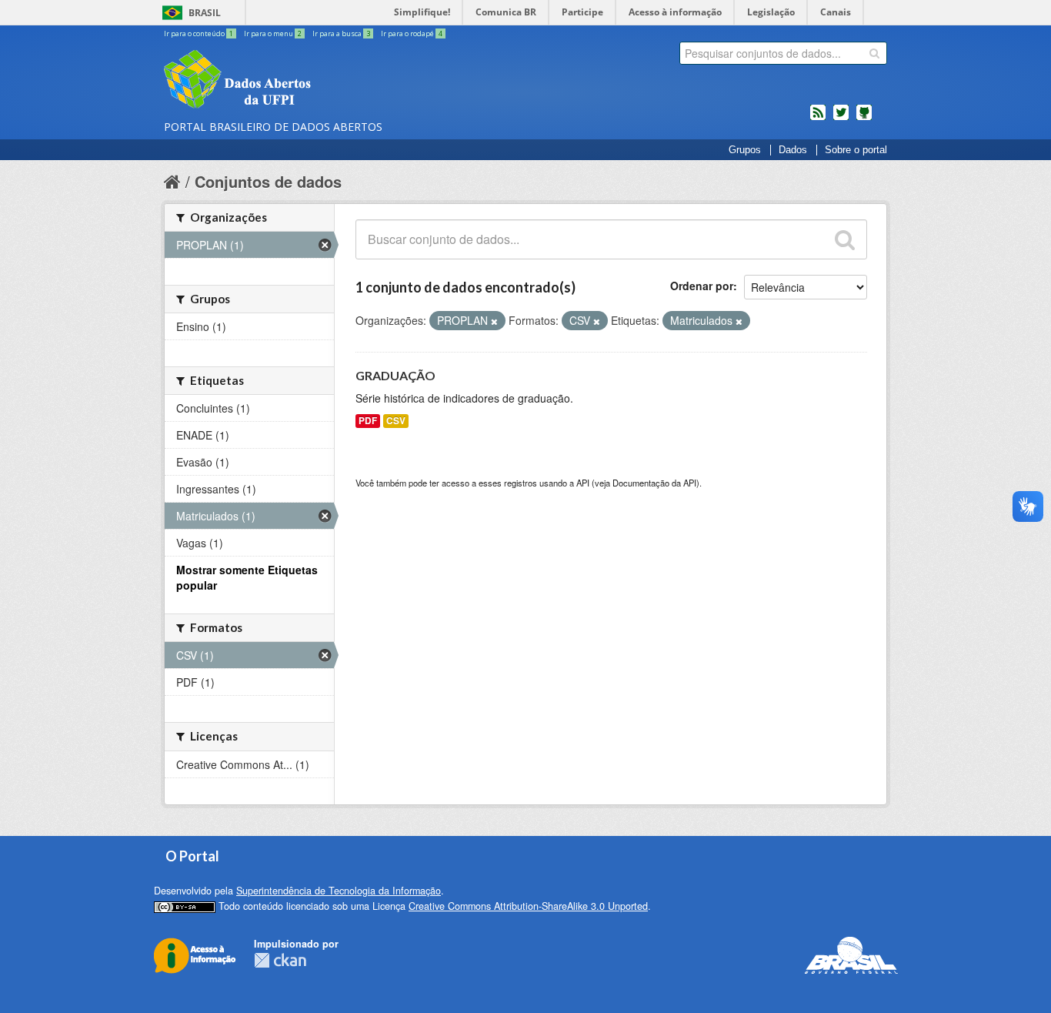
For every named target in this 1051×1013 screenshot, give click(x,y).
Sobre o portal (856, 150)
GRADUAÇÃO (395, 375)
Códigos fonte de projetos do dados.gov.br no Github (864, 118)
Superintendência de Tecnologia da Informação (338, 891)
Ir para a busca (341, 33)
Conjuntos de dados (268, 181)
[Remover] (494, 321)
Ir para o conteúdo (198, 33)
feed (818, 118)
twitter (841, 118)
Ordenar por (701, 285)
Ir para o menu (273, 33)
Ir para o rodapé (411, 33)
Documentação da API (654, 482)
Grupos (745, 150)
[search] (874, 53)
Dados (793, 150)
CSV (395, 420)
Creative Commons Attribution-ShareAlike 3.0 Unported (528, 906)
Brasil (205, 12)
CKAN (280, 960)
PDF (368, 420)
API (582, 482)
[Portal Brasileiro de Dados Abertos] (329, 81)
